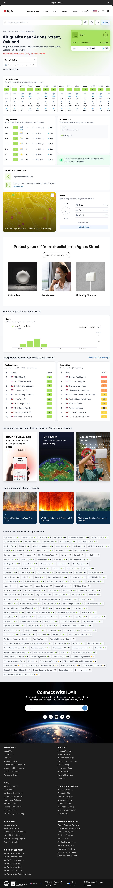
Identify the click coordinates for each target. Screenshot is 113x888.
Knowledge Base (65, 768)
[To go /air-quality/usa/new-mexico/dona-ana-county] (84, 394)
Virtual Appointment (67, 810)
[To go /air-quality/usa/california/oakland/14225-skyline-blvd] (29, 403)
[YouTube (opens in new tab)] (56, 717)
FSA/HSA (62, 778)
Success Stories (10, 803)
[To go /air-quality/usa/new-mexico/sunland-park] (84, 399)
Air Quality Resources (13, 793)
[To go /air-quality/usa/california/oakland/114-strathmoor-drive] (29, 417)
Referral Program (65, 775)
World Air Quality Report (14, 838)
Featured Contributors (13, 796)
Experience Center (12, 771)
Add (106, 22)
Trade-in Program (65, 835)
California (15, 31)
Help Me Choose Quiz (67, 856)
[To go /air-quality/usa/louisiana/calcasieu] (84, 412)
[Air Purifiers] (22, 276)
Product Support (65, 751)
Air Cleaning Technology (14, 813)
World (4, 31)
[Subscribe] (84, 708)
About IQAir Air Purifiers (68, 825)
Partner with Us (10, 775)
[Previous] (4, 2)
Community (9, 789)
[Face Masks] (56, 276)
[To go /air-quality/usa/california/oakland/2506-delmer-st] (29, 390)
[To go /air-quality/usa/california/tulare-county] (84, 417)
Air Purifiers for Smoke (14, 860)
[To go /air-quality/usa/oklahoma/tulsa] (84, 408)
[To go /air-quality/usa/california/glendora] (84, 386)
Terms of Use (58, 883)
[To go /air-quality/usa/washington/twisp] (84, 381)
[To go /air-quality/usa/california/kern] (84, 403)
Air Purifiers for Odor (13, 870)
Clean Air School (65, 803)
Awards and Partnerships (14, 768)
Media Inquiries (10, 761)
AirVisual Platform (11, 828)
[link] (88, 11)
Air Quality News (11, 786)
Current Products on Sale (69, 828)
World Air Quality (11, 842)
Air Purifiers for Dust (13, 867)
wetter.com (86, 222)
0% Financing (63, 765)
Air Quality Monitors (66, 842)
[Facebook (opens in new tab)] (45, 717)
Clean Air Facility (65, 800)
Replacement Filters (66, 849)
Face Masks (63, 838)
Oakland (21, 31)
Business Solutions (66, 789)
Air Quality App (10, 825)
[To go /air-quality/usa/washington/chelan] (84, 377)
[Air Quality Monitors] (90, 276)
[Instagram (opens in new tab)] (62, 717)
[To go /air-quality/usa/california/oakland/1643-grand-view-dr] (29, 408)
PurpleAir (15, 69)
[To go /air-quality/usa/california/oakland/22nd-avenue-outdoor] (29, 386)
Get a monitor (18, 186)
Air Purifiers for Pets (12, 863)
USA (9, 31)
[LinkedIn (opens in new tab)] (68, 717)
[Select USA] (96, 11)
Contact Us (8, 754)
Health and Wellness (12, 800)
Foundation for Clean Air (14, 765)
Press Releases (10, 810)
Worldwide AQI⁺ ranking (98, 358)
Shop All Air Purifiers (67, 852)
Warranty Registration (67, 761)
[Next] (108, 2)
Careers (7, 758)
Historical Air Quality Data (15, 832)
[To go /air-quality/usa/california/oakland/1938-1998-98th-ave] (29, 381)
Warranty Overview (66, 758)
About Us (8, 751)
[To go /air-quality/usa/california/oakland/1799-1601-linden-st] (29, 412)
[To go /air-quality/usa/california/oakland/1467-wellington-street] (29, 394)
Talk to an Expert (65, 796)
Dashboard (62, 813)
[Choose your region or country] (96, 11)
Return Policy (63, 771)
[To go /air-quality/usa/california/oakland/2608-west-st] (29, 399)
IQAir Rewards (64, 754)
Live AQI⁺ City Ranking (13, 835)
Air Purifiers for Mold (13, 857)
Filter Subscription (66, 845)
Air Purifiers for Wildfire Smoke (17, 874)
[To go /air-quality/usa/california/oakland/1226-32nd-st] (29, 377)
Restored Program (66, 832)
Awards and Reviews (13, 807)
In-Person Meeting (66, 807)
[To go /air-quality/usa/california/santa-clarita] (84, 390)
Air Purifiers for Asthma (14, 853)
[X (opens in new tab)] (51, 717)
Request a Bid (64, 793)
